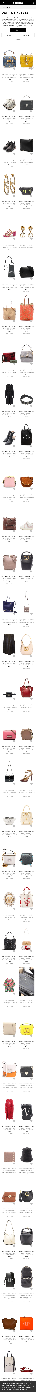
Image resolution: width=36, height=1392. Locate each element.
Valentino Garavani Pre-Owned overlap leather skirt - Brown (9, 665)
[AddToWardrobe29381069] (31, 1288)
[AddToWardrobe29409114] (31, 446)
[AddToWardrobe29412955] (14, 406)
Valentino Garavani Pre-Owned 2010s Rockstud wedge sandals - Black (26, 1002)
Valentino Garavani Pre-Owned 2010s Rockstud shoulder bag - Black (26, 1087)
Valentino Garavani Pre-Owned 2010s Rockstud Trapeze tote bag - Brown (9, 1339)
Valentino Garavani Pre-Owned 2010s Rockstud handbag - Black (26, 120)
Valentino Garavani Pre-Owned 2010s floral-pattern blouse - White (9, 1002)
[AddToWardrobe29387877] (14, 909)
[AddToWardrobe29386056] (14, 1121)
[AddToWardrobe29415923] (14, 196)
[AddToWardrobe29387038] (14, 1036)
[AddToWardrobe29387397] (14, 951)
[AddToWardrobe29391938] (14, 866)
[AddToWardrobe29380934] (14, 1331)
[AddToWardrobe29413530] (14, 364)
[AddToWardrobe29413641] (14, 321)
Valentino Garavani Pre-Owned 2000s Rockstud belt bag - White (9, 834)
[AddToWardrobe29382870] (14, 1203)
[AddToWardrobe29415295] (14, 239)
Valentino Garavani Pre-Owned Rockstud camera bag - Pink (26, 749)
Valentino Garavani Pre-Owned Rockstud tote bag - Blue (9, 622)
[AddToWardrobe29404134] (31, 614)
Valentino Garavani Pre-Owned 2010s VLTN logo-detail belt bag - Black (26, 204)
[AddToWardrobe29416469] (14, 154)
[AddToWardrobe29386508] (14, 1078)
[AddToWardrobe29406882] (31, 571)
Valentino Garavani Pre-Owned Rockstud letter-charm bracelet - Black (26, 414)
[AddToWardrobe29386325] (31, 1078)
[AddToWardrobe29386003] (31, 1121)
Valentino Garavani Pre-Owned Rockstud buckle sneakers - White (26, 539)
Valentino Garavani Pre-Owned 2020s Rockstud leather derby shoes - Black (9, 162)
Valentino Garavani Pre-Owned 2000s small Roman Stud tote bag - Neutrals (27, 834)
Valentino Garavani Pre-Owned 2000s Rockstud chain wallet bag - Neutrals (9, 1044)
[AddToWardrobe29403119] (14, 699)
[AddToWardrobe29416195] (31, 154)
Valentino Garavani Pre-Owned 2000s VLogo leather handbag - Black (26, 580)
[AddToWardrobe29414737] (14, 279)
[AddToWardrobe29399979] (31, 826)
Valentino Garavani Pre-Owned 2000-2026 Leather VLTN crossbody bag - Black (26, 287)
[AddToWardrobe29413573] (31, 321)
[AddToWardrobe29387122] (31, 993)
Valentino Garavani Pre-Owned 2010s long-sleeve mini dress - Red (9, 1129)
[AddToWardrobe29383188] (31, 1163)
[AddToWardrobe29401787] (14, 741)
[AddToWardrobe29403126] (31, 656)
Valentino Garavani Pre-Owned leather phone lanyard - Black (9, 287)
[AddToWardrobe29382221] (31, 1246)
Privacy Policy (22, 1389)
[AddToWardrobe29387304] (14, 993)
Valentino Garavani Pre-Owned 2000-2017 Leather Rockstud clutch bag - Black (26, 162)
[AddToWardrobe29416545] (31, 111)
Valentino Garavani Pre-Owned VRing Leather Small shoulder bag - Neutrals (26, 959)
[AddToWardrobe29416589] (14, 111)
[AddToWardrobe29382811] (31, 1203)
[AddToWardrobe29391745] (31, 866)
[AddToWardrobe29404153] (14, 614)
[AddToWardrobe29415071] (31, 239)
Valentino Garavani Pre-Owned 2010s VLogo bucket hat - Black (26, 1172)
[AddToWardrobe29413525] (31, 364)
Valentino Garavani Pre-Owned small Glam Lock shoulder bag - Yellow (26, 77)
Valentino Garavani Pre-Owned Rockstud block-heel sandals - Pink (9, 247)
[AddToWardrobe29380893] (31, 1331)
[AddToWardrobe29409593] (14, 446)
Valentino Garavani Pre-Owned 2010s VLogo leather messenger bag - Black (26, 1129)
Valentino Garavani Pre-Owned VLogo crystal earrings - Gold (26, 247)
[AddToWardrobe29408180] (14, 489)
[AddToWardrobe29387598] (31, 909)
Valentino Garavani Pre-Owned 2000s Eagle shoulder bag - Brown (9, 539)
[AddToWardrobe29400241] (31, 784)
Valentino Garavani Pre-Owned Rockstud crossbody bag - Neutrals (26, 622)
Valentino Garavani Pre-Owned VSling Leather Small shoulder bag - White (9, 1087)
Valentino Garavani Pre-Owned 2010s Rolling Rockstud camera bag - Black (26, 874)
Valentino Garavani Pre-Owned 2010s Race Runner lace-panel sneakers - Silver (9, 120)
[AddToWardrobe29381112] (14, 1288)
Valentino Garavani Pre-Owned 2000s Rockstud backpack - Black (26, 1297)
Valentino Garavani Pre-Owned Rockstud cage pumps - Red (26, 792)
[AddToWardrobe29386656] (31, 1036)
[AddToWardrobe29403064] (31, 699)
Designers (6, 7)
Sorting (26, 35)
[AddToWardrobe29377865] (31, 1373)
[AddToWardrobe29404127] (14, 656)
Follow (18, 30)
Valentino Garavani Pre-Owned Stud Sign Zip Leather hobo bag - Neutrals (26, 665)
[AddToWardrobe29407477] (14, 571)
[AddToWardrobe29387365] (31, 951)
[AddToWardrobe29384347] (14, 1163)
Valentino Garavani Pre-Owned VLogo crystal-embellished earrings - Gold (9, 204)
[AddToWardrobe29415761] (31, 196)
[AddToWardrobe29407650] (31, 531)
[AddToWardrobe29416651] (31, 69)
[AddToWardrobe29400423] (14, 784)
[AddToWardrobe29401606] (31, 741)
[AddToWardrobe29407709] (14, 531)
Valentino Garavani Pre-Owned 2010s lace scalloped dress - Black (9, 414)
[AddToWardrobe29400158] (14, 826)
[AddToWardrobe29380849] (14, 1373)
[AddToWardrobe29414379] (31, 279)
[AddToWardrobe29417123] (14, 69)
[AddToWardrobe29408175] (31, 489)
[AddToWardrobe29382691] (14, 1246)
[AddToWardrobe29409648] (31, 406)
